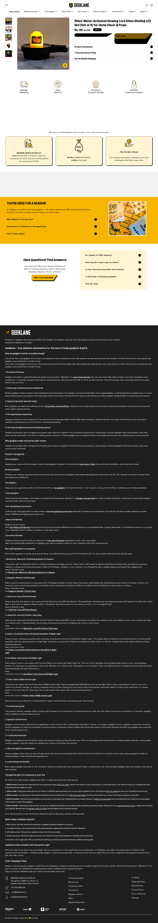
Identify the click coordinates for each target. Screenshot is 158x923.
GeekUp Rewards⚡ (76, 902)
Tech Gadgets (49, 12)
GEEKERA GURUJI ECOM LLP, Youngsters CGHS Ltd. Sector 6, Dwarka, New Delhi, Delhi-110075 (25, 881)
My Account (73, 882)
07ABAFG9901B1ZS (19, 897)
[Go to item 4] (8, 45)
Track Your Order (75, 886)
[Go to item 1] (8, 21)
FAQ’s (70, 898)
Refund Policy (137, 886)
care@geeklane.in (19, 892)
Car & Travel (82, 12)
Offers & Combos (99, 12)
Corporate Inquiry (76, 878)
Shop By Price (117, 12)
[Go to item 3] (8, 37)
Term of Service (138, 894)
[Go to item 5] (8, 53)
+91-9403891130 (18, 887)
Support (143, 12)
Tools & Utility (66, 12)
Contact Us (73, 890)
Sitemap (135, 898)
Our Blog (135, 877)
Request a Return (75, 894)
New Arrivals (14, 12)
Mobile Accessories (31, 12)
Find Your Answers (43, 278)
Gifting (131, 12)
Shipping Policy (138, 882)
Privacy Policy (137, 890)
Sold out (93, 35)
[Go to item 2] (8, 29)
